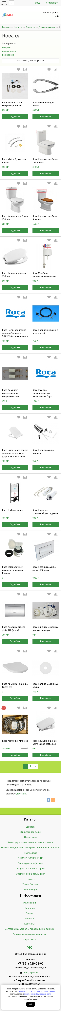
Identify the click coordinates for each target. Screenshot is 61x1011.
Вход (37, 2)
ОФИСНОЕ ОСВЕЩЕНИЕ (30, 858)
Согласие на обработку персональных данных (29, 929)
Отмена (45, 335)
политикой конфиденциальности (37, 994)
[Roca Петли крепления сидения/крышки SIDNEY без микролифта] (15, 313)
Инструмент (30, 837)
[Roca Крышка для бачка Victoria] (15, 200)
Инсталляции (30, 889)
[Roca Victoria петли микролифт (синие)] (15, 86)
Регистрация (51, 2)
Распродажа (30, 853)
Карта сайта (29, 939)
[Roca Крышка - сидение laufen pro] (15, 667)
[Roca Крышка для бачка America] (45, 200)
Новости (29, 918)
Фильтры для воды (30, 832)
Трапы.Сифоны (30, 884)
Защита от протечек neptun (31, 868)
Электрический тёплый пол (30, 874)
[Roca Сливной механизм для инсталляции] (45, 610)
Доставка (21, 793)
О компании (29, 902)
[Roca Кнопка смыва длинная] (45, 433)
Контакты (29, 923)
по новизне (8, 55)
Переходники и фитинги (30, 863)
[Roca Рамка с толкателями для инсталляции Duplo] (45, 373)
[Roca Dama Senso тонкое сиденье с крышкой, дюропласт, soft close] (15, 433)
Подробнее (15, 117)
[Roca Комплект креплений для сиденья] (45, 493)
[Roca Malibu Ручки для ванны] (15, 143)
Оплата (29, 913)
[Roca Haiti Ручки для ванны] (45, 86)
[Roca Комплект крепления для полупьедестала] (15, 373)
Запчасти (30, 826)
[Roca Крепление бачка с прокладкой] (45, 313)
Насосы (31, 879)
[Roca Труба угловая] (15, 493)
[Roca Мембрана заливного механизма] (45, 257)
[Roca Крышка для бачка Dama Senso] (45, 143)
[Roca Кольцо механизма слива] (45, 667)
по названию (9, 51)
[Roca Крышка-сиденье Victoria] (15, 257)
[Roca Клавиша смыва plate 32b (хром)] (15, 610)
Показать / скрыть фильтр (31, 61)
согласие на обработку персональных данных (36, 991)
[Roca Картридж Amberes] (15, 724)
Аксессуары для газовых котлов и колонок (30, 842)
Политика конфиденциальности (29, 934)
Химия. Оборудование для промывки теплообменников (30, 847)
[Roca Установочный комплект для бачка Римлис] (15, 550)
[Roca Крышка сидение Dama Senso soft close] (45, 724)
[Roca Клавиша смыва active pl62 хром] (45, 550)
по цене (6, 47)
